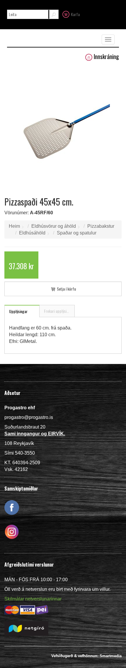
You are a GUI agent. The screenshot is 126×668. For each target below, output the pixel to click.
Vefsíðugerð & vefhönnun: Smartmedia (86, 656)
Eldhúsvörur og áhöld (53, 226)
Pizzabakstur (100, 226)
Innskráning (106, 56)
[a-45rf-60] (63, 126)
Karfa (75, 14)
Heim (14, 226)
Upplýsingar (18, 311)
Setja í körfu (66, 289)
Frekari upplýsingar (59, 311)
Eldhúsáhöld (32, 232)
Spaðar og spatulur (76, 232)
